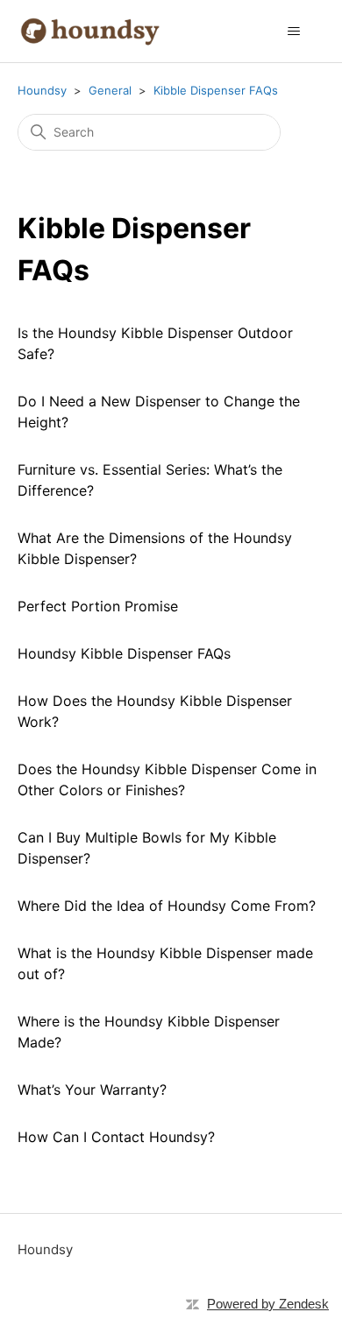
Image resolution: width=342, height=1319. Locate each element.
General (110, 90)
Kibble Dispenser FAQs (215, 90)
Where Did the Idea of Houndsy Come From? (167, 905)
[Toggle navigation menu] (294, 32)
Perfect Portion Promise (98, 606)
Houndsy (42, 90)
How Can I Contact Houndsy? (116, 1137)
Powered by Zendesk (268, 1303)
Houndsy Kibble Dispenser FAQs (124, 653)
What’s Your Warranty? (92, 1089)
